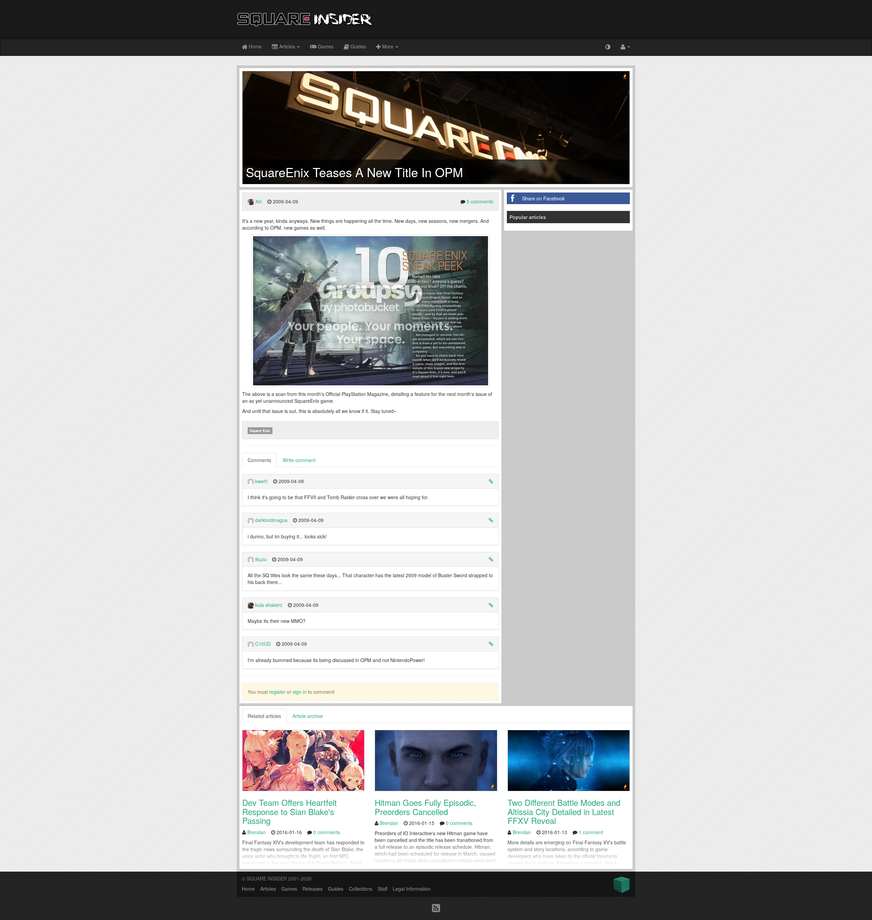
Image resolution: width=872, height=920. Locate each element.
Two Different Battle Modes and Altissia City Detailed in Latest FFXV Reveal (564, 811)
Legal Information (412, 888)
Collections (360, 888)
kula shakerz (268, 604)
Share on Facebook (543, 198)
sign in (300, 691)
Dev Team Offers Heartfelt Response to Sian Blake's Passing (289, 811)
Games (324, 46)
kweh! (261, 481)
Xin (258, 201)
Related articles (264, 715)
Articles (287, 46)
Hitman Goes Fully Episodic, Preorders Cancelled (425, 806)
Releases (312, 888)
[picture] (370, 310)
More (388, 46)
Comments (259, 460)
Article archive (308, 715)
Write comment (299, 460)
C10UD (263, 643)
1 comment (591, 832)
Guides (357, 46)
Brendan (256, 832)
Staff (382, 888)
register (277, 691)
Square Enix (260, 430)
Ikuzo (261, 559)
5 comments (480, 201)
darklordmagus (271, 520)
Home (254, 46)
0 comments (326, 832)
